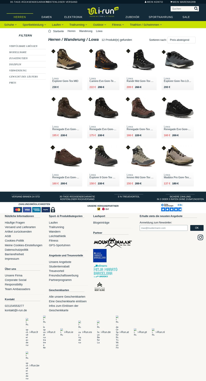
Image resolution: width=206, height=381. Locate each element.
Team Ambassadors (17, 289)
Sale (186, 17)
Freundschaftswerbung (63, 275)
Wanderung (85, 31)
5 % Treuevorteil (129, 196)
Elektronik (73, 17)
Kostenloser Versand (59, 2)
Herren (20, 17)
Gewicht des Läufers (23, 76)
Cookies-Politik (14, 240)
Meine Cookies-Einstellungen (23, 245)
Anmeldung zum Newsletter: (156, 222)
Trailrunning (77, 24)
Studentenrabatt (59, 266)
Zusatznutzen (18, 58)
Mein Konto (155, 2)
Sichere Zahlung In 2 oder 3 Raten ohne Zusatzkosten (180, 197)
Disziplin (15, 64)
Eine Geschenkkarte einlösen (68, 301)
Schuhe (9, 24)
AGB (8, 236)
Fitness (117, 24)
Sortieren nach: (158, 40)
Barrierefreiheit (14, 254)
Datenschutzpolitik (16, 249)
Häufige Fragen (15, 222)
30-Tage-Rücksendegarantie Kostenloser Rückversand (77, 197)
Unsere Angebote (60, 262)
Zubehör (133, 17)
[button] (181, 40)
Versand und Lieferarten (20, 227)
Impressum (12, 258)
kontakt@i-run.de (16, 310)
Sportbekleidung (33, 24)
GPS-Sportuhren (59, 245)
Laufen (57, 24)
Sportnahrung (161, 17)
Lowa (99, 31)
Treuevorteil (56, 271)
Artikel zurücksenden (18, 231)
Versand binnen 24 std (26, 196)
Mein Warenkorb (184, 2)
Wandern (55, 231)
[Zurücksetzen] (35, 35)
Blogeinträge (101, 222)
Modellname (17, 52)
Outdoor (98, 24)
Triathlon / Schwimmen (145, 24)
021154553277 (14, 305)
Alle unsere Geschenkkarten (67, 296)
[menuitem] (10, 24)
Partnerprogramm (60, 280)
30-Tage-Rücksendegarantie (25, 2)
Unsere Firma (13, 275)
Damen (47, 17)
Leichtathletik (57, 236)
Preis (12, 82)
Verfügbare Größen (23, 46)
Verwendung (18, 70)
